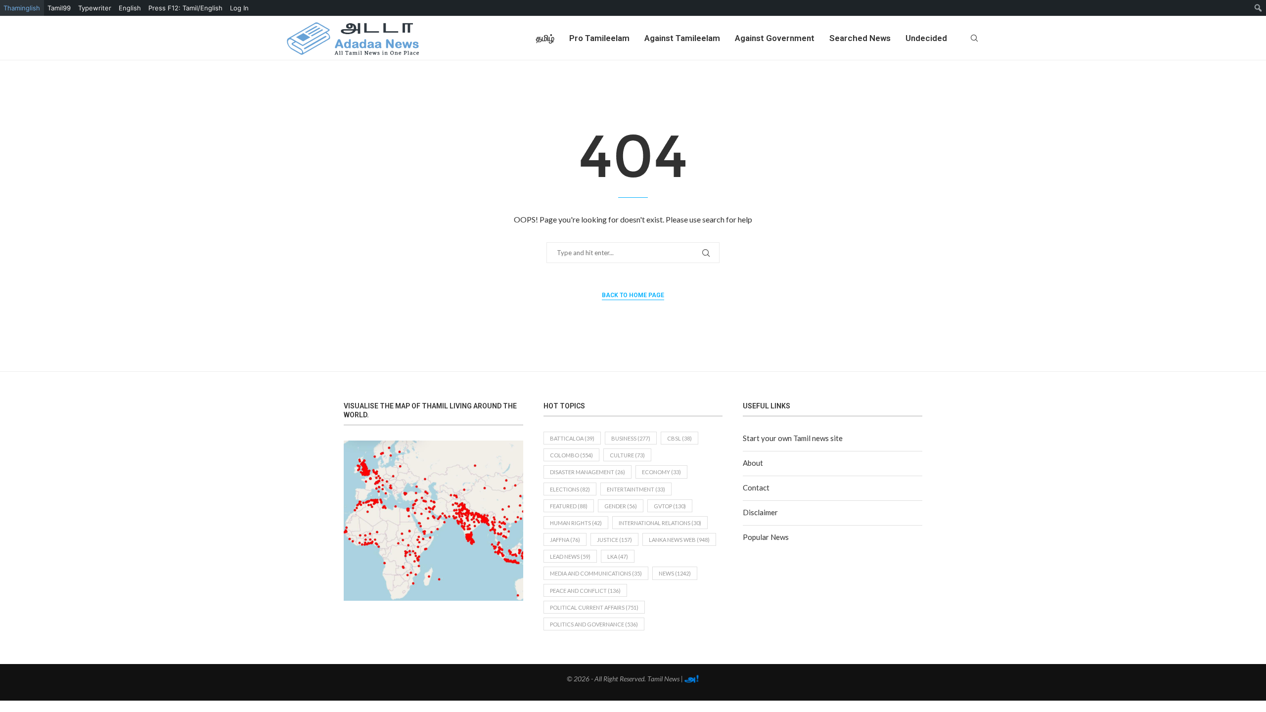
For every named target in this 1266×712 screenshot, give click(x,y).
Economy (661, 472)
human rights (576, 523)
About (753, 462)
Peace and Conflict (585, 590)
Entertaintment (636, 489)
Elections (570, 489)
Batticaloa (572, 438)
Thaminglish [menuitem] (21, 8)
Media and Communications (596, 573)
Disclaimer (760, 512)
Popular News (766, 537)
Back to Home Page (633, 295)
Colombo (571, 455)
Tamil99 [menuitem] (59, 8)
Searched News (860, 38)
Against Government (774, 38)
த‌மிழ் (545, 38)
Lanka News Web (679, 539)
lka (617, 556)
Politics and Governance (594, 624)
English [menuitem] (130, 8)
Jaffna (565, 539)
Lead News (570, 556)
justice (614, 539)
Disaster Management (587, 472)
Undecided (926, 38)
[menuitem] (1258, 8)
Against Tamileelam (682, 38)
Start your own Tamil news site (793, 438)
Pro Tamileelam (599, 38)
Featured (569, 506)
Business (630, 438)
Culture (627, 455)
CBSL (679, 438)
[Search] (974, 38)
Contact (756, 487)
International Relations (660, 523)
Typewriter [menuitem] (94, 8)
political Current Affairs (594, 607)
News (675, 573)
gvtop (670, 506)
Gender (620, 506)
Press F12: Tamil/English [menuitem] (185, 8)
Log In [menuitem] (239, 8)
